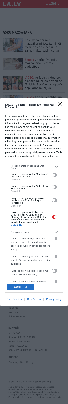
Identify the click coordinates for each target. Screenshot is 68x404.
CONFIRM (20, 287)
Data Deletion (14, 299)
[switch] (54, 175)
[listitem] (34, 167)
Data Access (34, 299)
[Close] (61, 105)
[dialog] (34, 202)
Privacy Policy (53, 299)
